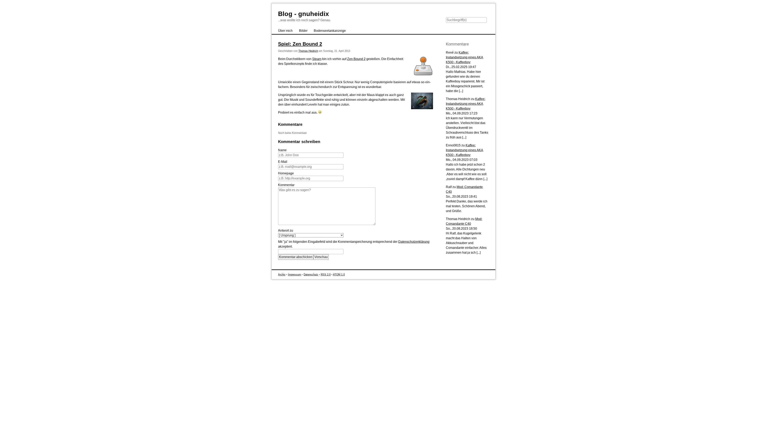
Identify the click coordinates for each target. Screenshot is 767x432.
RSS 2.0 (326, 274)
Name (282, 150)
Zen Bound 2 (356, 59)
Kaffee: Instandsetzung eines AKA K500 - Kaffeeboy (464, 57)
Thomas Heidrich (308, 50)
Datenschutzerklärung (413, 241)
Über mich (285, 30)
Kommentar (286, 185)
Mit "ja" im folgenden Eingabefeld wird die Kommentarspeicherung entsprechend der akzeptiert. (353, 244)
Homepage (286, 173)
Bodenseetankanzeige (330, 30)
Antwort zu (285, 230)
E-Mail (282, 161)
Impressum (294, 274)
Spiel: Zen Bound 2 (300, 44)
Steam (316, 59)
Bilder (303, 30)
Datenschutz (311, 274)
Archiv (281, 274)
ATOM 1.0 (339, 274)
